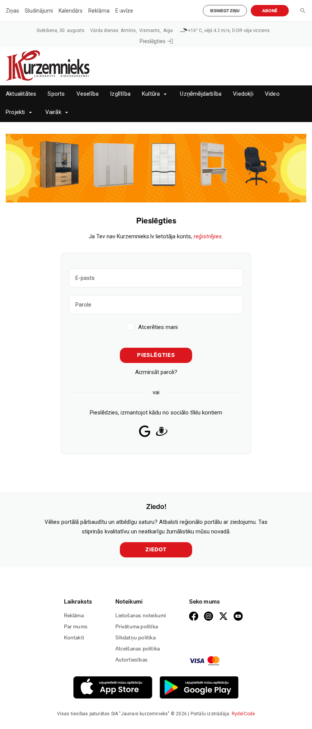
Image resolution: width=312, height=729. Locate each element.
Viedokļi (243, 94)
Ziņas (12, 11)
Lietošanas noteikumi (140, 615)
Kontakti (74, 637)
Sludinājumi (39, 11)
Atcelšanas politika (137, 649)
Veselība (87, 94)
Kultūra (151, 94)
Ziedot (156, 549)
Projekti (15, 112)
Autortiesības (131, 660)
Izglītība (120, 94)
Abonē (269, 10)
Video (272, 94)
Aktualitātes (21, 94)
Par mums (76, 626)
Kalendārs (71, 11)
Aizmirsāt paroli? (156, 372)
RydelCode (243, 713)
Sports (56, 94)
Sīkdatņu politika (135, 637)
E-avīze (124, 11)
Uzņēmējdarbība (200, 94)
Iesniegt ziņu (225, 10)
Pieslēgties (153, 41)
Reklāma (99, 11)
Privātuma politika (136, 626)
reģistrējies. (208, 236)
